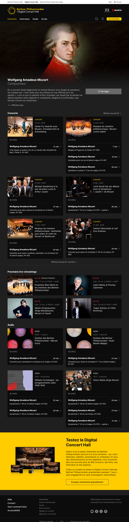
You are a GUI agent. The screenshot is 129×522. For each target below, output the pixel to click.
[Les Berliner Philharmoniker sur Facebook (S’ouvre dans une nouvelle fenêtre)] (96, 511)
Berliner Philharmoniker (15, 2)
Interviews (25, 19)
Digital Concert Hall (31, 2)
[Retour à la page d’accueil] (26, 10)
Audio (35, 19)
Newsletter (43, 499)
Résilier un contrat (46, 511)
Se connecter (114, 19)
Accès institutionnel (47, 502)
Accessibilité (14, 510)
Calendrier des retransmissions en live (105, 502)
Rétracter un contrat (47, 514)
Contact (11, 503)
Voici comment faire (17, 506)
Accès (44, 19)
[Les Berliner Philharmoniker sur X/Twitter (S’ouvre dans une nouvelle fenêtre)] (101, 511)
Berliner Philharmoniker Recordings (51, 2)
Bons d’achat (44, 508)
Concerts (12, 19)
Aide (110, 2)
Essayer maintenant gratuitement (87, 482)
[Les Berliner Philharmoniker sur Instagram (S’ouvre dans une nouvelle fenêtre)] (105, 511)
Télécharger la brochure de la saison (105, 499)
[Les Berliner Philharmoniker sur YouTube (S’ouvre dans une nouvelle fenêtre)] (92, 511)
